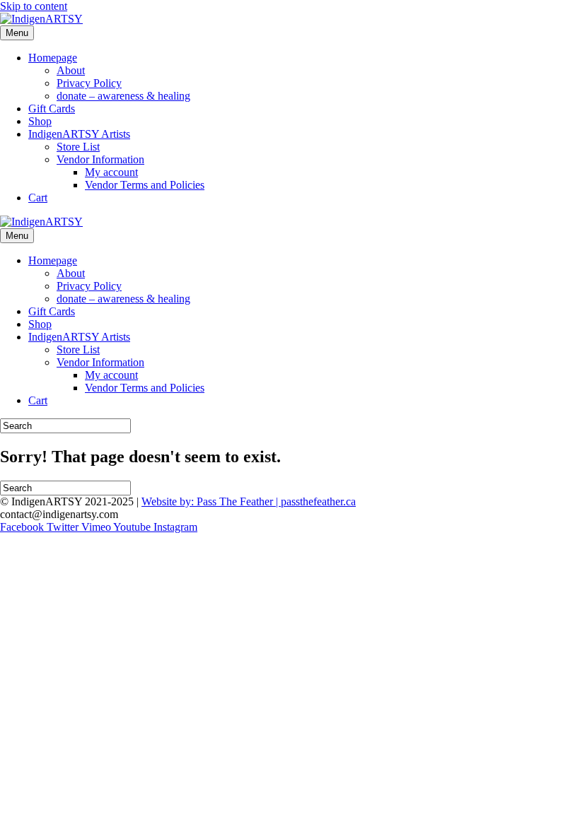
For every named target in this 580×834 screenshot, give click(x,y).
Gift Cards (51, 108)
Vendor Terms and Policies (144, 185)
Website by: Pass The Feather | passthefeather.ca (248, 501)
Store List (78, 147)
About (71, 70)
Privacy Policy (89, 83)
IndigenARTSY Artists (79, 134)
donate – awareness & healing (123, 96)
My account (111, 172)
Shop (40, 121)
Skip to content (33, 6)
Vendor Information (100, 159)
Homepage (52, 58)
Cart (37, 198)
